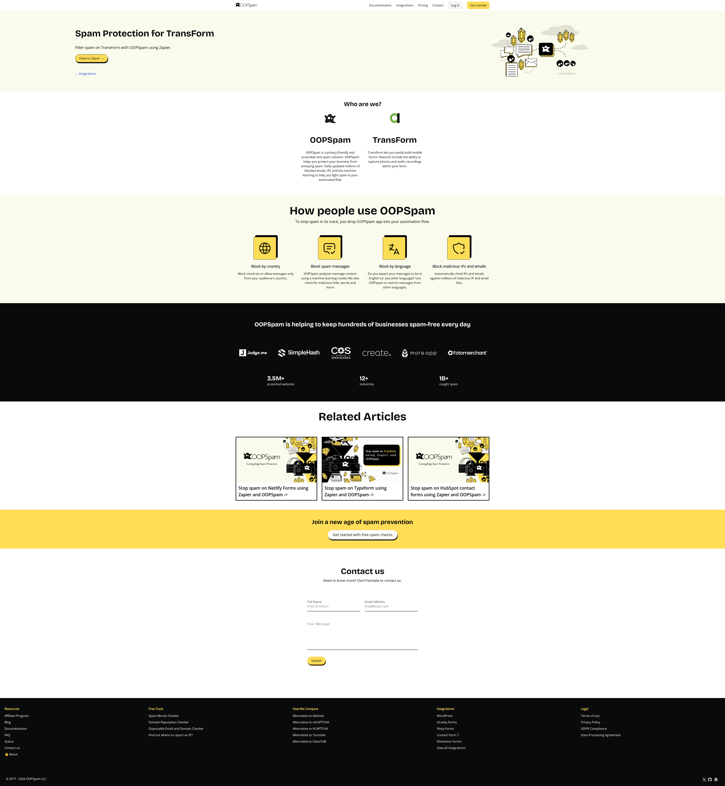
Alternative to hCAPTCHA (310, 729)
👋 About (11, 754)
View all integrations (451, 748)
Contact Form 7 (448, 735)
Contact (437, 5)
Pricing (423, 5)
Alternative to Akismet (308, 716)
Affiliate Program (17, 716)
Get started (478, 5)
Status (9, 741)
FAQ (7, 735)
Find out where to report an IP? (171, 735)
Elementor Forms (449, 741)
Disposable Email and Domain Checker (176, 729)
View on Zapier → (91, 58)
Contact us (12, 748)
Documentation (380, 5)
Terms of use (590, 716)
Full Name (314, 602)
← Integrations (85, 74)
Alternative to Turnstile (309, 735)
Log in (455, 5)
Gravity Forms (447, 722)
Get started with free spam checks (363, 534)
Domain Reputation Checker (169, 722)
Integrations (404, 5)
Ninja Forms (445, 729)
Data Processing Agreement (601, 735)
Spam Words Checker (164, 716)
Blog (8, 722)
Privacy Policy (590, 722)
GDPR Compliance (594, 729)
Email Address (375, 602)
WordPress (445, 716)
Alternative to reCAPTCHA (311, 722)
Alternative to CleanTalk (309, 741)
